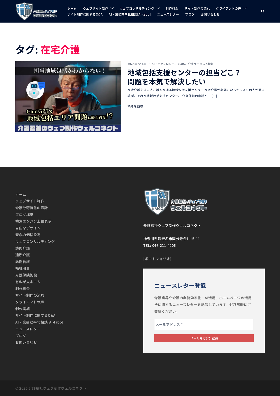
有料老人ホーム (28, 281)
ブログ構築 (24, 214)
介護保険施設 (26, 275)
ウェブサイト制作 (95, 8)
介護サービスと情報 (201, 63)
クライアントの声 (228, 8)
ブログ (190, 14)
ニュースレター (168, 14)
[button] (263, 11)
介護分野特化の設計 (31, 207)
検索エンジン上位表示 (33, 221)
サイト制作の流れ (197, 8)
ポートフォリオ (157, 258)
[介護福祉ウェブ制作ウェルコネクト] (36, 11)
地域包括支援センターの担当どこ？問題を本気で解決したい (184, 77)
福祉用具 (22, 268)
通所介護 (22, 254)
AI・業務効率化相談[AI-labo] (130, 14)
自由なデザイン (28, 227)
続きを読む (136, 106)
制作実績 (22, 308)
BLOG (181, 63)
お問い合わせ (210, 14)
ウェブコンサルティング (137, 8)
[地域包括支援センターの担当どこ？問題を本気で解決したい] (68, 96)
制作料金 (172, 8)
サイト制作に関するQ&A (85, 14)
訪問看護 (22, 261)
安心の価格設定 (28, 234)
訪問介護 (22, 248)
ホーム (72, 8)
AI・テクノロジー (163, 63)
